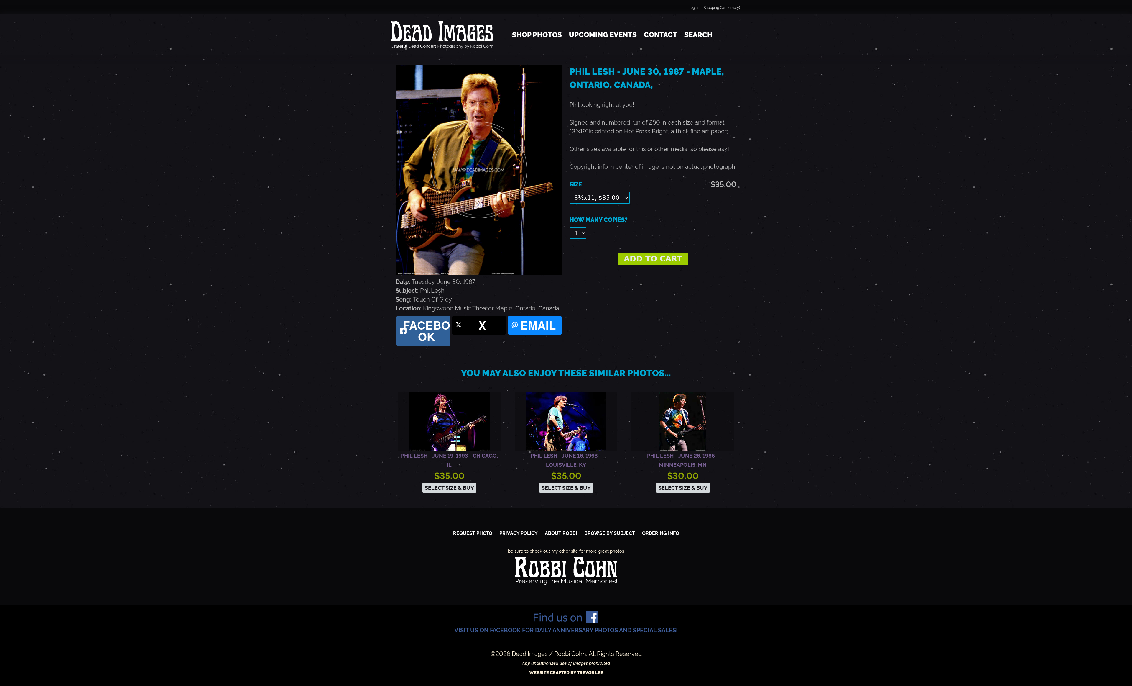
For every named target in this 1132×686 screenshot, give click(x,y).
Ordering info (660, 533)
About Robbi (561, 533)
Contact (660, 34)
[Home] (442, 35)
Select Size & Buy (449, 488)
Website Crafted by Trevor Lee (566, 672)
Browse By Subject (609, 533)
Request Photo (472, 533)
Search (698, 34)
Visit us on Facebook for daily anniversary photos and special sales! (566, 630)
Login (693, 8)
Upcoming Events (603, 34)
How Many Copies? (599, 219)
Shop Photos (537, 34)
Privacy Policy (518, 533)
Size (576, 184)
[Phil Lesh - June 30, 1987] (479, 272)
